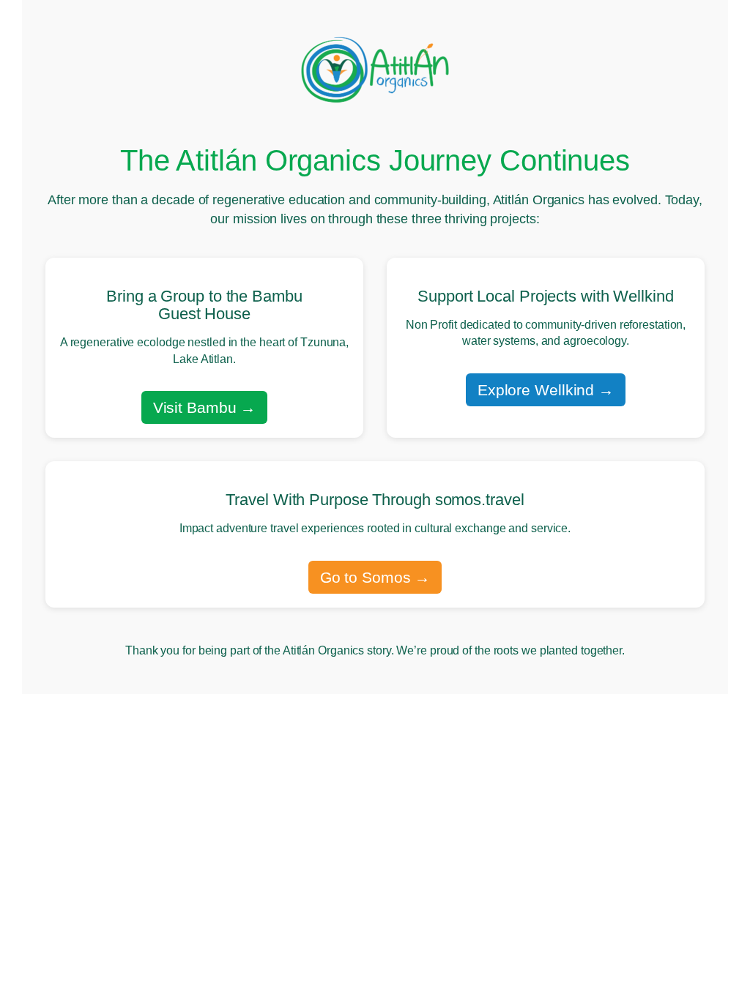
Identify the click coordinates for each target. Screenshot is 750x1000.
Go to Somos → (375, 577)
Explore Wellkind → (546, 389)
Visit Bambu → (204, 407)
